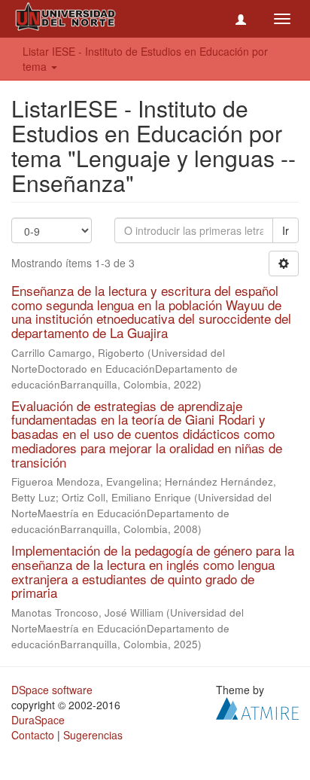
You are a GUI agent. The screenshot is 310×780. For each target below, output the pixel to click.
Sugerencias (93, 734)
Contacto (32, 734)
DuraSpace (38, 719)
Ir (285, 230)
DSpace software (52, 689)
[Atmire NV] (257, 706)
